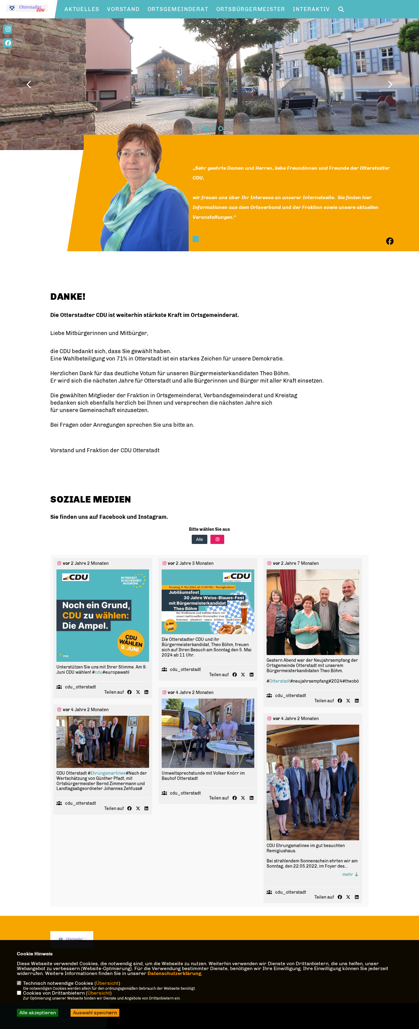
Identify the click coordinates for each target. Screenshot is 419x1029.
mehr (348, 874)
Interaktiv (311, 9)
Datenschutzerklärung (174, 973)
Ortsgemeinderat (178, 9)
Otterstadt (279, 681)
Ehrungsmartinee (108, 773)
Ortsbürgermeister (251, 9)
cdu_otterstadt (80, 687)
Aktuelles (81, 9)
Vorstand (123, 9)
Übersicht (107, 983)
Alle (199, 539)
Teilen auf (114, 692)
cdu (98, 672)
